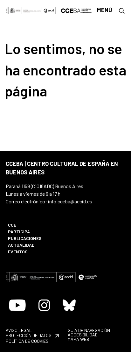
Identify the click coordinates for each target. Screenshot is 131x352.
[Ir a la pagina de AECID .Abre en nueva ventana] (49, 10)
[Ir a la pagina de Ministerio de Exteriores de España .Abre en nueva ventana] (24, 10)
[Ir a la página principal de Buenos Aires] (76, 9)
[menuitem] (33, 225)
